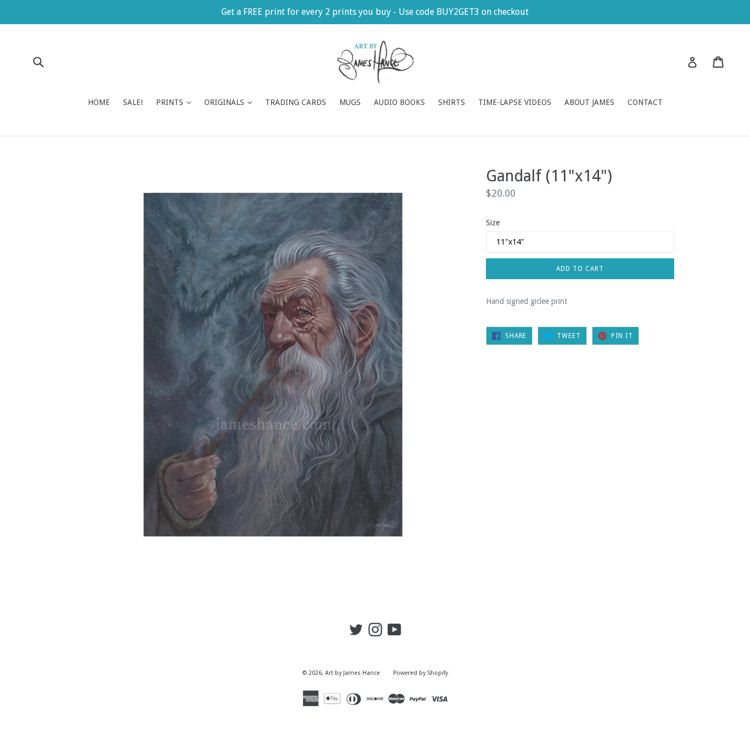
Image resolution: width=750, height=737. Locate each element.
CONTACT (645, 102)
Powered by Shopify (420, 673)
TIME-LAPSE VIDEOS (514, 102)
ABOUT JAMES (589, 102)
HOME (99, 102)
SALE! (133, 102)
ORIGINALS (231, 102)
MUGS (350, 102)
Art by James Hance (352, 673)
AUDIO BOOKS (399, 102)
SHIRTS (451, 102)
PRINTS (176, 102)
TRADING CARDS (295, 102)
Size (493, 222)
